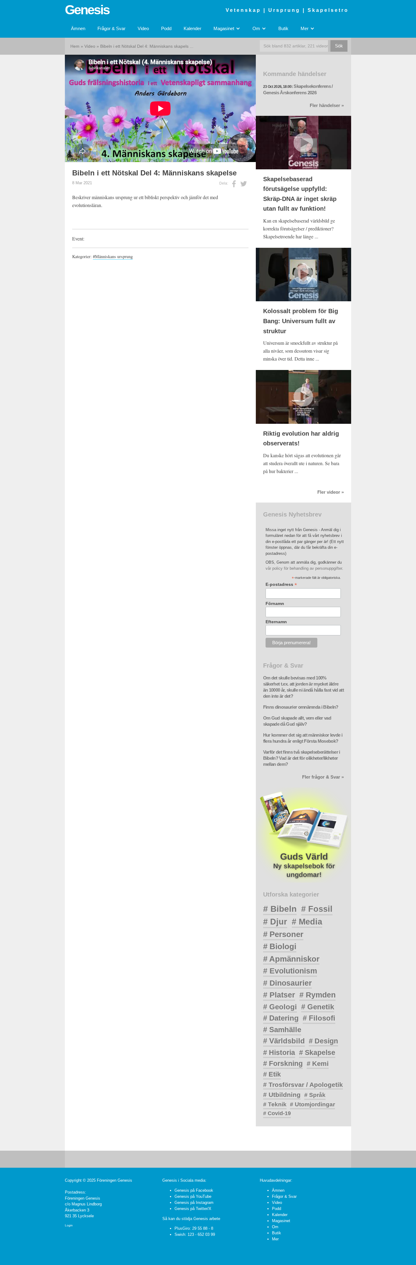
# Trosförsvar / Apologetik (303, 1084)
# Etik (272, 1074)
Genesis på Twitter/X (193, 1208)
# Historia (279, 1052)
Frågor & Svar (111, 28)
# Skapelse (317, 1052)
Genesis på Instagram (194, 1202)
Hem (74, 46)
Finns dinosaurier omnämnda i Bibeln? (300, 707)
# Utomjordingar (312, 1104)
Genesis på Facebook (194, 1190)
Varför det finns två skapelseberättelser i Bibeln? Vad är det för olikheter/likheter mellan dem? (301, 758)
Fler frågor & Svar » (323, 777)
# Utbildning (282, 1094)
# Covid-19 (277, 1113)
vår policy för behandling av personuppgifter (304, 568)
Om (275, 1227)
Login (69, 1225)
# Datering (281, 1018)
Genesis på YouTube (193, 1196)
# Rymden (317, 995)
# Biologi (279, 946)
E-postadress (281, 584)
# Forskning (283, 1063)
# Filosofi (319, 1018)
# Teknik (275, 1104)
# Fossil (317, 909)
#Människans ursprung (113, 256)
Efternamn (276, 621)
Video (143, 28)
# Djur (275, 921)
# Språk (315, 1095)
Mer (275, 1239)
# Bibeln (280, 909)
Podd (166, 28)
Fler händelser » (327, 105)
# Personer (283, 934)
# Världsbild (284, 1041)
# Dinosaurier (287, 983)
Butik (283, 28)
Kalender (192, 28)
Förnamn (275, 603)
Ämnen (78, 28)
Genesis (87, 9)
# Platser (279, 994)
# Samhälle (282, 1029)
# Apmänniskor (291, 959)
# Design (323, 1041)
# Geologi (280, 1007)
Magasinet (281, 1220)
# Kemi (318, 1063)
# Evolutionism (290, 970)
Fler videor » (330, 492)
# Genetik (317, 1007)
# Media (307, 921)
